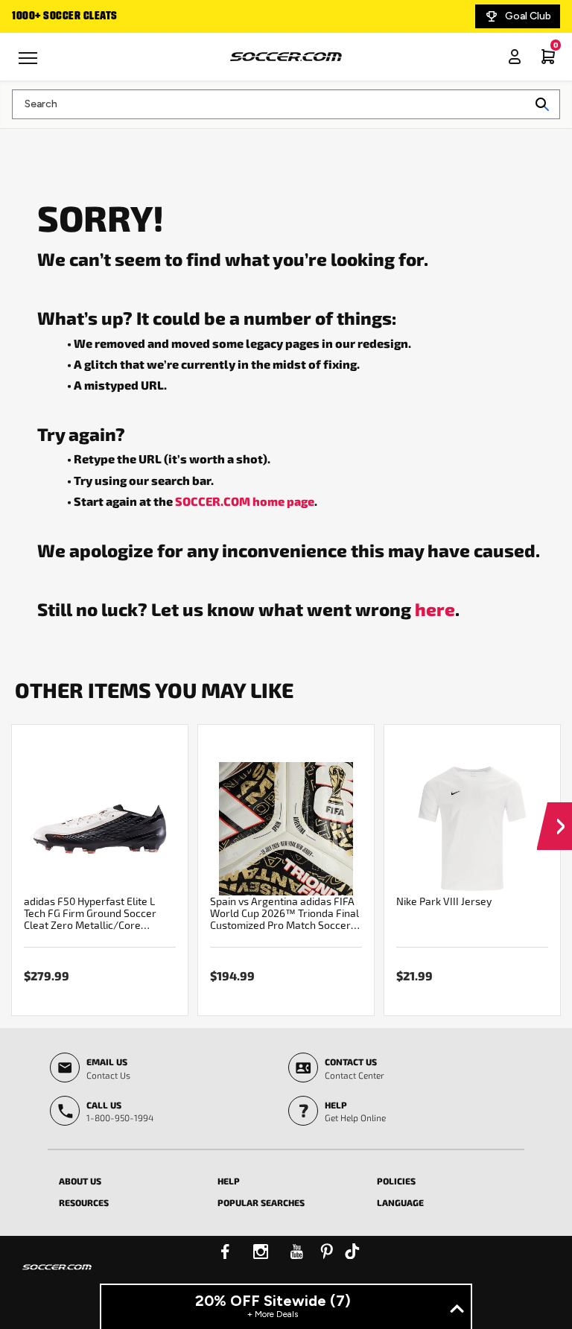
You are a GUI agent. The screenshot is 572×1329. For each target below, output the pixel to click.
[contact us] (57, 1277)
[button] (554, 812)
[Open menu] (29, 63)
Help (228, 1181)
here (435, 608)
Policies (396, 1181)
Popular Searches (261, 1202)
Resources (84, 1202)
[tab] (127, 1178)
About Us (80, 1181)
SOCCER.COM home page (244, 501)
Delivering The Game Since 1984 (172, 16)
